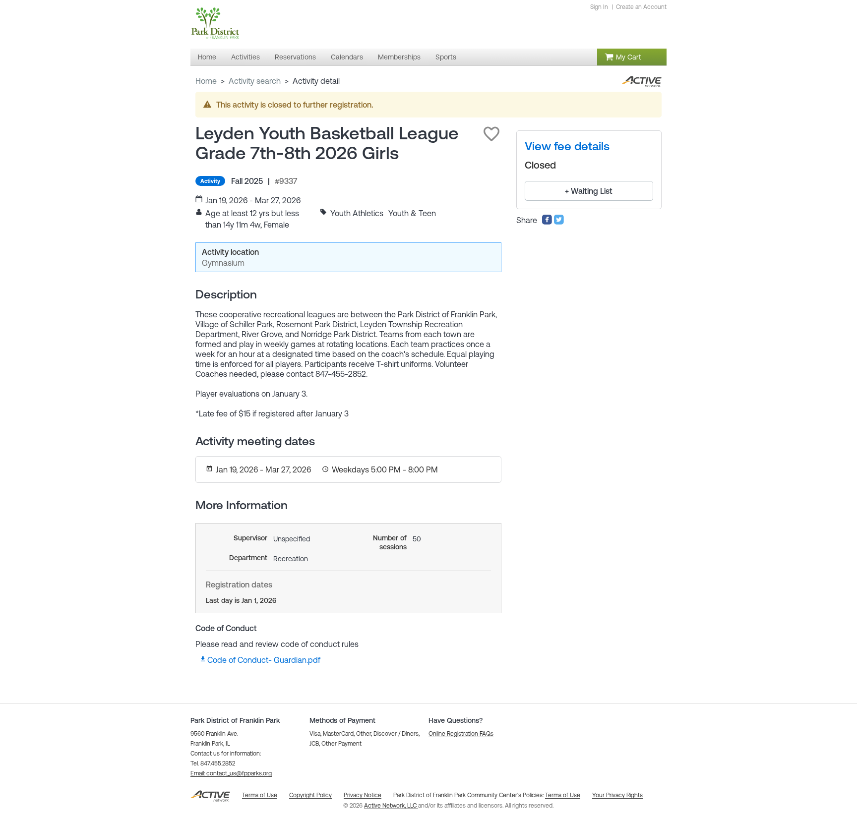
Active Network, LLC (391, 805)
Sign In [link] (599, 6)
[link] (567, 146)
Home (206, 80)
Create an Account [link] (641, 6)
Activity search (255, 80)
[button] (491, 134)
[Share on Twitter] (559, 222)
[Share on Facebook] (547, 222)
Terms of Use (562, 795)
